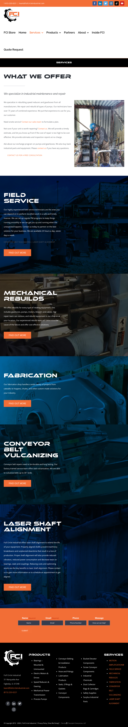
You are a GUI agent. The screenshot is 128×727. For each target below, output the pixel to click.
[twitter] (19, 703)
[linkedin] (14, 703)
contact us (41, 148)
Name (29, 618)
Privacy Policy (42, 723)
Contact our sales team (31, 122)
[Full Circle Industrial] (13, 651)
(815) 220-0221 (10, 692)
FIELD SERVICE (115, 669)
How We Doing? (53, 723)
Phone (75, 618)
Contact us (42, 128)
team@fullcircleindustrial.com (31, 3)
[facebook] (8, 703)
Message (99, 618)
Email (52, 618)
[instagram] (14, 709)
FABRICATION (115, 682)
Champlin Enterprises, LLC (76, 723)
